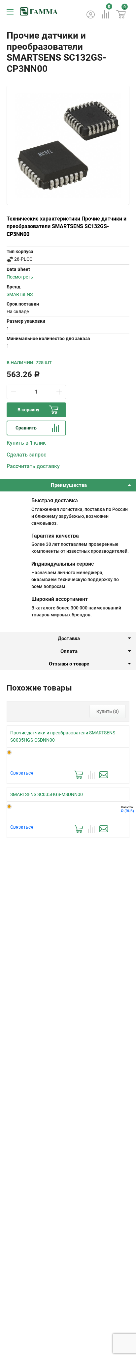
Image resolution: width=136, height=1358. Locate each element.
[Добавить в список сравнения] (91, 774)
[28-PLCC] (10, 259)
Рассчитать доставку (33, 466)
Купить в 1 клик (26, 443)
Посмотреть (20, 277)
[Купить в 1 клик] (78, 774)
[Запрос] (104, 775)
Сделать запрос (26, 455)
